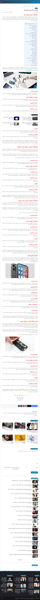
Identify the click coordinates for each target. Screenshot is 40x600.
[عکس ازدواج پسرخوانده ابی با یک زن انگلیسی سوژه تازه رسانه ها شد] (35, 486)
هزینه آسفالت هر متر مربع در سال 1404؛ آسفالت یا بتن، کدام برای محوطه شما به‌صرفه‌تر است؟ (27, 118)
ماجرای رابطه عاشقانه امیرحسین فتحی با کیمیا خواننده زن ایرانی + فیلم (21, 493)
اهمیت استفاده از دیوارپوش (9, 429)
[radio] (16, 395)
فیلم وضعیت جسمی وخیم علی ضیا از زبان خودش (24, 519)
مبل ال (36, 567)
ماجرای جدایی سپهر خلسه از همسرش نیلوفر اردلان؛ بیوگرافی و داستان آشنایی (20, 554)
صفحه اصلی (35, 6)
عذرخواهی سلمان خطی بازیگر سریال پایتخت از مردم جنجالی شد (22, 502)
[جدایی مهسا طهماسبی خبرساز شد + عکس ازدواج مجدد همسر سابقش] (35, 508)
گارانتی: (35, 31)
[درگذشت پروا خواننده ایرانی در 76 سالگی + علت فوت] (35, 512)
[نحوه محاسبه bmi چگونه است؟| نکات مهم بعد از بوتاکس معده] (32, 438)
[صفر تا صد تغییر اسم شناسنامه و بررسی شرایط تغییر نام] (32, 426)
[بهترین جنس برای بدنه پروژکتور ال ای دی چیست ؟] (16, 124)
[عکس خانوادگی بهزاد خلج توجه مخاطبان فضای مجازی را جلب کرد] (35, 538)
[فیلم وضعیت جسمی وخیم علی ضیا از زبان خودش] (35, 521)
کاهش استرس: (34, 54)
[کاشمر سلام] (35, 2)
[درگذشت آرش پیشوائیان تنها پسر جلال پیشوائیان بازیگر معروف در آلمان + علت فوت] (35, 490)
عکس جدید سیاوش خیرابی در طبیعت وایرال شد (25, 515)
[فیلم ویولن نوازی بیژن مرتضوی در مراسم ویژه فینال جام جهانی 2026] (23, 590)
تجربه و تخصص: (34, 34)
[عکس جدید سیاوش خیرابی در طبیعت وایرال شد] (35, 517)
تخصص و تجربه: (34, 26)
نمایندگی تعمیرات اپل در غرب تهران (31, 41)
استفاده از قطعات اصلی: (33, 27)
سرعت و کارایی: (34, 38)
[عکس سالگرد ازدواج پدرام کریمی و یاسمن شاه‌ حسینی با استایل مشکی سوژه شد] (35, 530)
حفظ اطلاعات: (34, 53)
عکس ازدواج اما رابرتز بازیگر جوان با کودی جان (25, 550)
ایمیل (37, 467)
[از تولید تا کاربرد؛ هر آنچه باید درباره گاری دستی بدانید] (16, 118)
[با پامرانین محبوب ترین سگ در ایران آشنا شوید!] (20, 438)
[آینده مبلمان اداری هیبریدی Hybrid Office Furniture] (35, 124)
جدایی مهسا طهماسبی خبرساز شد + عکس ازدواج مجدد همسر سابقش (21, 506)
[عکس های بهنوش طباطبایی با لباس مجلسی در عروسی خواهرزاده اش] (35, 482)
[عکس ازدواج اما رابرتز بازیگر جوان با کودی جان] (35, 551)
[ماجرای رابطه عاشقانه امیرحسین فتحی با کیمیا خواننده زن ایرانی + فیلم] (35, 495)
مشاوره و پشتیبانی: (33, 32)
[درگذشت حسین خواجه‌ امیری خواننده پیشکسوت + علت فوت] (35, 499)
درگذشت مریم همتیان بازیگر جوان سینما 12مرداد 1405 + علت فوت (22, 545)
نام (37, 463)
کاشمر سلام (34, 411)
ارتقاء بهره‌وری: (34, 52)
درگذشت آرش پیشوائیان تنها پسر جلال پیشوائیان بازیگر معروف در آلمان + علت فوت (20, 489)
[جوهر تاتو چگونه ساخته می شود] (20, 426)
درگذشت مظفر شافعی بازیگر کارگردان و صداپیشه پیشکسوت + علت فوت (21, 532)
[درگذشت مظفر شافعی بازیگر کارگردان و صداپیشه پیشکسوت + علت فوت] (35, 534)
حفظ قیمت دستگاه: (33, 55)
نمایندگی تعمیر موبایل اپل (33, 25)
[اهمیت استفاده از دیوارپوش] (7, 426)
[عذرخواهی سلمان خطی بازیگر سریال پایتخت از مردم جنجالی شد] (35, 503)
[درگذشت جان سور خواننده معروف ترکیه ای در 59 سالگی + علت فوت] (35, 525)
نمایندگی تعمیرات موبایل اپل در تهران (31, 33)
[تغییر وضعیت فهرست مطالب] (36, 24)
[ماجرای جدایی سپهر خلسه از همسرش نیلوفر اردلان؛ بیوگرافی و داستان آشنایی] (35, 556)
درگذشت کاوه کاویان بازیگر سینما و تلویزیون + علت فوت (23, 541)
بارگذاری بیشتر (20, 559)
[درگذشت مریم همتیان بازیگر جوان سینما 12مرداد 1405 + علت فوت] (35, 547)
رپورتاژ (32, 6)
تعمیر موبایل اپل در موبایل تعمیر (32, 58)
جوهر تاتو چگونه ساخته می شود (20, 429)
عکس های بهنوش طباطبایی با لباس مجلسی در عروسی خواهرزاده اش (22, 480)
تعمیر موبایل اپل (28, 67)
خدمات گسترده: (34, 28)
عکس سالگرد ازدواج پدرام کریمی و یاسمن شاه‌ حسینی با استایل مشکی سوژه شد (20, 528)
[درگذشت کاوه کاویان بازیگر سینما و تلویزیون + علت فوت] (35, 543)
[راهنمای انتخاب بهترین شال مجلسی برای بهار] (7, 438)
